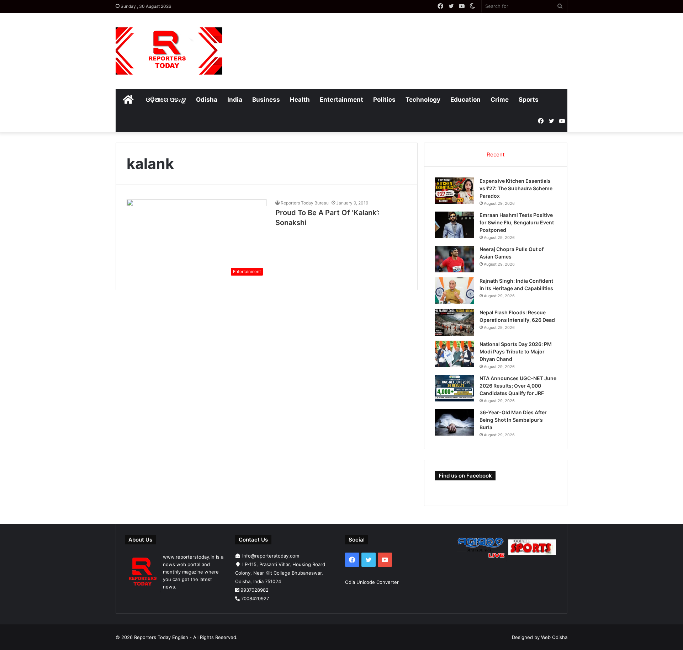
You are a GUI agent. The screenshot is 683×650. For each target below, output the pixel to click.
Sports (529, 99)
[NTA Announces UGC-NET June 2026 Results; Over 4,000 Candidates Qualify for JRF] (454, 388)
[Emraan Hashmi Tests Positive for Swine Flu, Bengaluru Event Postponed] (454, 225)
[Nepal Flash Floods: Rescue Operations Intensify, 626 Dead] (454, 322)
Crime (500, 99)
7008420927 (255, 598)
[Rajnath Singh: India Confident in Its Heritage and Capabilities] (454, 290)
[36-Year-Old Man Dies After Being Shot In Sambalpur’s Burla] (454, 422)
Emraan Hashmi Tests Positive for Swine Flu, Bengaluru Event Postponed (517, 222)
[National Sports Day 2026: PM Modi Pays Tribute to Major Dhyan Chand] (454, 354)
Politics (384, 99)
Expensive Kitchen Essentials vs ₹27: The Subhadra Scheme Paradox (516, 188)
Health (300, 99)
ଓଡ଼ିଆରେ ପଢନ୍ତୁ (166, 99)
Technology (423, 99)
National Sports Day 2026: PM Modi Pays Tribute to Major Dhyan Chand (516, 351)
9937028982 (254, 590)
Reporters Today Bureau (305, 203)
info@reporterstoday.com (270, 556)
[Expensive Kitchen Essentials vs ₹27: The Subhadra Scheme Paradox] (454, 190)
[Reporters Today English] (169, 51)
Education (465, 99)
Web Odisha (554, 637)
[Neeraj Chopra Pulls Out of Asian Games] (454, 259)
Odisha (206, 99)
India (234, 99)
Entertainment (341, 99)
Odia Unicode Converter (372, 582)
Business (266, 99)
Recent (495, 154)
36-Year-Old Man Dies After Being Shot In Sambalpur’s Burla (513, 419)
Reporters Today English (161, 637)
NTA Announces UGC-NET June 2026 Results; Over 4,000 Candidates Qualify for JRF (518, 385)
